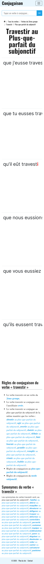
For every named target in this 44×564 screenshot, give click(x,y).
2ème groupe (12, 398)
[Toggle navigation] (39, 3)
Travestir (9, 24)
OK (39, 13)
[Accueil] (5, 21)
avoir (20, 405)
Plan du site (22, 560)
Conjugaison (12, 3)
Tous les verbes (13, 21)
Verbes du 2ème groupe (29, 21)
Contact (30, 560)
